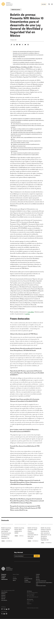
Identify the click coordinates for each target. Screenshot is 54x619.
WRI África (3, 593)
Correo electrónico (19, 556)
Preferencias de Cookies (41, 585)
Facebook (2, 609)
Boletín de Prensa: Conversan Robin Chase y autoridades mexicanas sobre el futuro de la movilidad (33, 533)
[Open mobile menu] (52, 4)
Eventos (37, 576)
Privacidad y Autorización (41, 580)
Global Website (4, 592)
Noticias (37, 577)
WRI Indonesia (4, 600)
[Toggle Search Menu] (49, 4)
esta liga (27, 314)
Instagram (8, 609)
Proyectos (3, 576)
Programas (3, 574)
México (14, 580)
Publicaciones (4, 579)
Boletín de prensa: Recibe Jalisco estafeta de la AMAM (19, 530)
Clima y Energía (27, 582)
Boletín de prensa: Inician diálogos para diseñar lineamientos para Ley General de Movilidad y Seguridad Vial (6, 533)
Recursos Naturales (28, 578)
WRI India (3, 598)
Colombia (15, 578)
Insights (3, 577)
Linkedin (6, 609)
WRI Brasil (3, 595)
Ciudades (26, 580)
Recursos (38, 579)
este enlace (31, 312)
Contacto (38, 574)
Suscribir (44, 4)
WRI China (3, 597)
